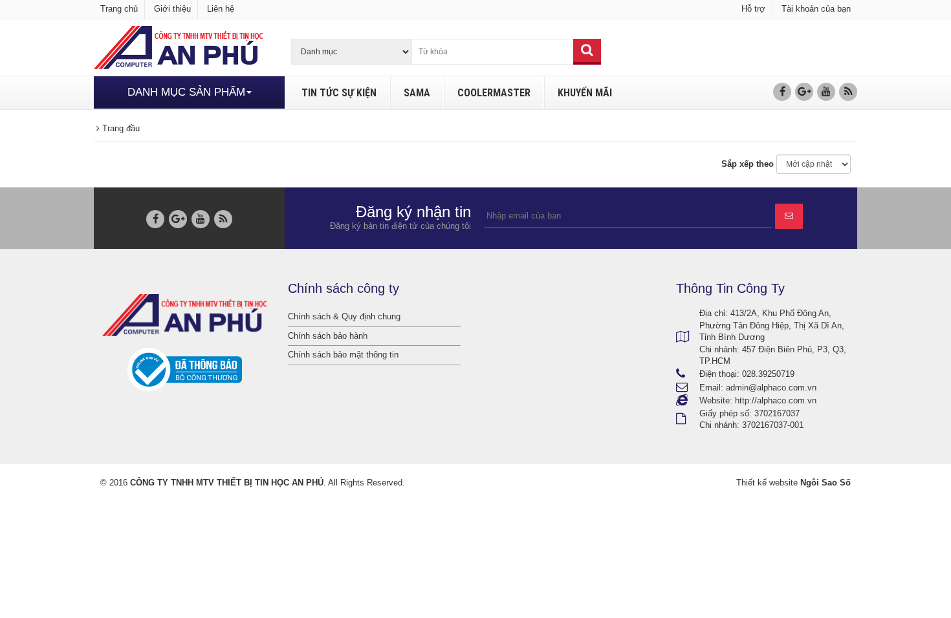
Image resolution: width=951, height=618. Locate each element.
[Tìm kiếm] (587, 52)
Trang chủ (119, 9)
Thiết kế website (767, 482)
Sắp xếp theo (747, 164)
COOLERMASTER (493, 93)
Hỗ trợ (753, 9)
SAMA (417, 93)
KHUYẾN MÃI (585, 93)
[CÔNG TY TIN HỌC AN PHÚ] (178, 47)
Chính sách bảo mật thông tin (343, 354)
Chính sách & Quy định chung (344, 316)
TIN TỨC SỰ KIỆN (339, 93)
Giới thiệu (172, 9)
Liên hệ (220, 9)
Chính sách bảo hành (327, 336)
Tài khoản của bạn (816, 9)
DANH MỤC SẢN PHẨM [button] (186, 92)
